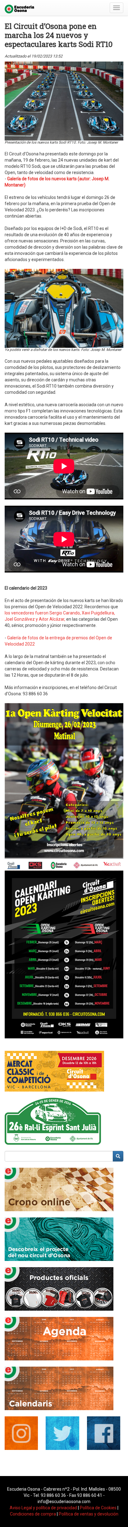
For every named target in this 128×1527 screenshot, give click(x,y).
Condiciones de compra (33, 1513)
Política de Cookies (98, 1507)
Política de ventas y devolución (88, 1513)
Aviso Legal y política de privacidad (43, 1507)
